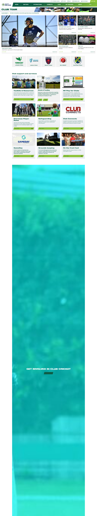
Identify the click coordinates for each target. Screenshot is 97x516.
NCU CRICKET (63, 65)
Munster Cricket (48, 65)
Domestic (50, 4)
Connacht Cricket (19, 65)
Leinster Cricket (34, 65)
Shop (90, 4)
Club (59, 4)
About (80, 4)
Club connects (19, 13)
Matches (25, 4)
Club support (24, 13)
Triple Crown (80, 46)
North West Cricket (77, 65)
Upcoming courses (30, 13)
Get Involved (69, 4)
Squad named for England (7, 48)
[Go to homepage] (5, 5)
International (37, 4)
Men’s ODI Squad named (63, 46)
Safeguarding (36, 13)
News (16, 4)
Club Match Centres (13, 13)
